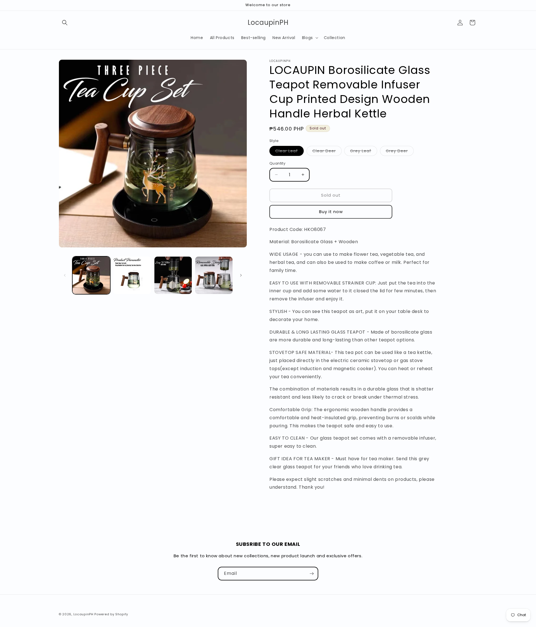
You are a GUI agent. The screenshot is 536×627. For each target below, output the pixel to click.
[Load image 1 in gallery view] (91, 275)
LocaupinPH (83, 614)
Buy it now (331, 211)
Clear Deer (327, 152)
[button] (65, 22)
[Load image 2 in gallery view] (132, 275)
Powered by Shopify (111, 614)
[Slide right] (241, 275)
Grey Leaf (363, 152)
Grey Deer (400, 152)
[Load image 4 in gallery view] (214, 275)
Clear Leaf (289, 152)
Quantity (277, 163)
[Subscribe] (311, 573)
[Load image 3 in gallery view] (173, 275)
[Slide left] (65, 275)
